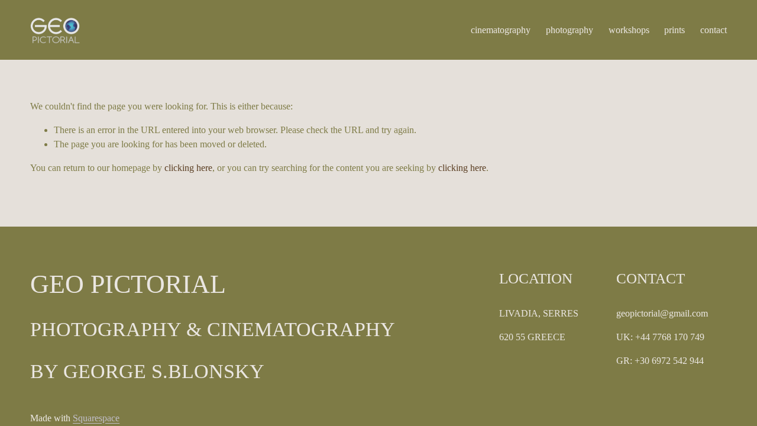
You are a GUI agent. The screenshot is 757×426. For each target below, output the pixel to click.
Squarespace (96, 418)
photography (569, 30)
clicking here (188, 168)
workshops (629, 30)
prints (674, 30)
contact (713, 30)
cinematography (500, 30)
